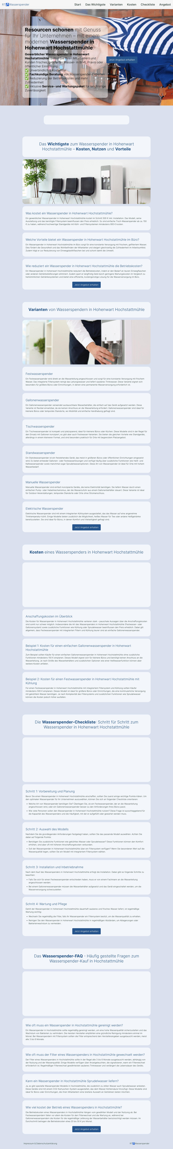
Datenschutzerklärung (46, 1143)
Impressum (29, 1143)
